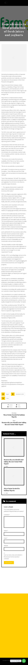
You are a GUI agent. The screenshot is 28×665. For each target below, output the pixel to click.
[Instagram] (15, 618)
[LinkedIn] (18, 618)
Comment (7, 514)
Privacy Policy (14, 647)
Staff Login (20, 651)
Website (6, 545)
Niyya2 (7, 394)
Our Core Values (14, 643)
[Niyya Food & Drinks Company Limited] (6, 2)
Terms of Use (14, 639)
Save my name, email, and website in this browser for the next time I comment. (13, 556)
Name (6, 530)
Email (5, 538)
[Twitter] (12, 618)
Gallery (8, 651)
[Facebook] (9, 618)
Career (14, 636)
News (7, 398)
